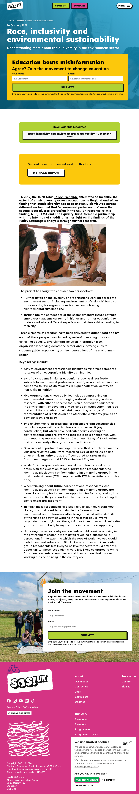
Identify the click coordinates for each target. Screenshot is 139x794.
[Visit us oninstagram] (15, 701)
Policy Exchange (66, 197)
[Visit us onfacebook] (9, 701)
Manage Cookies (20, 713)
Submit (67, 87)
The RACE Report (46, 173)
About (79, 676)
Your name (18, 73)
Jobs (78, 691)
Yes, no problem (87, 779)
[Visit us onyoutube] (21, 701)
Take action (130, 676)
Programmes (82, 729)
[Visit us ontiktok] (33, 701)
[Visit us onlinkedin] (27, 701)
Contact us (81, 686)
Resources (81, 719)
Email (71, 73)
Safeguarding (30, 707)
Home (9, 21)
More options (85, 785)
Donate (79, 5)
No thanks (108, 780)
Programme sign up (86, 734)
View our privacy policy (87, 766)
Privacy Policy (14, 707)
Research (20, 21)
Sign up (60, 5)
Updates (80, 701)
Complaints (81, 696)
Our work (81, 714)
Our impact (81, 681)
